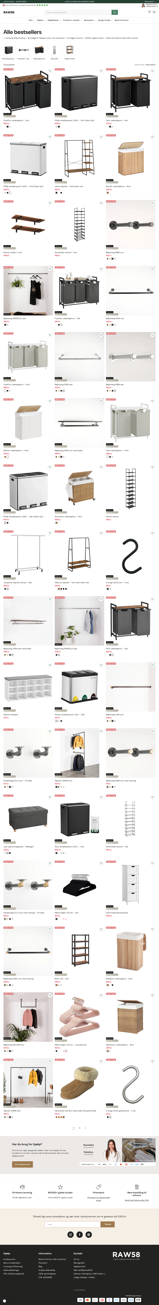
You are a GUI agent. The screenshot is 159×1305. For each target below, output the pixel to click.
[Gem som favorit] (50, 71)
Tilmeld (107, 1224)
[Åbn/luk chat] (4, 1300)
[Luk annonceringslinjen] (156, 1)
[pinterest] (88, 1234)
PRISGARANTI (149, 1)
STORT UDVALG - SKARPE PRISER (14, 1)
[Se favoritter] (149, 12)
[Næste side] (85, 1128)
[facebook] (79, 1234)
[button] (81, 12)
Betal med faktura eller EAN (137, 1200)
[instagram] (70, 1234)
